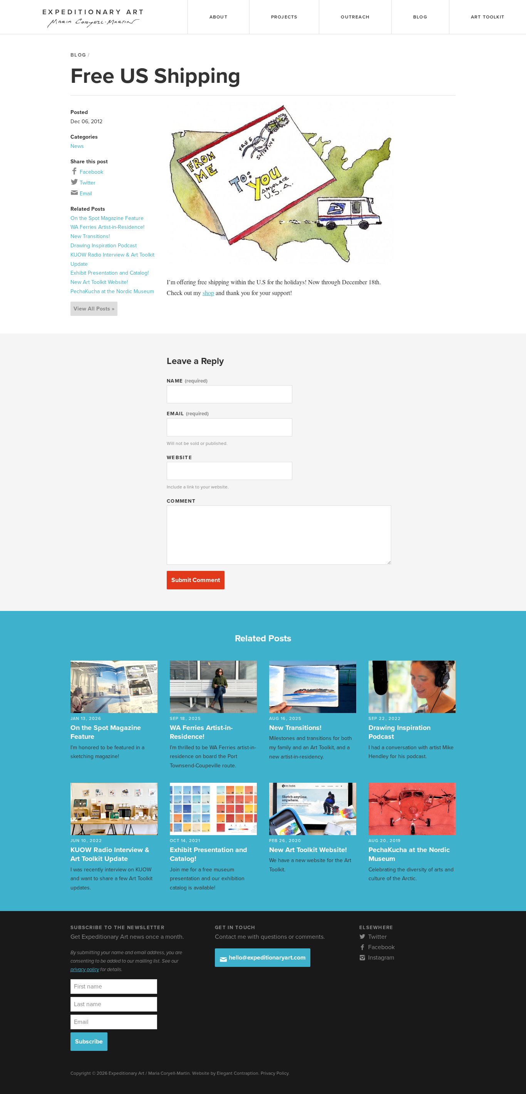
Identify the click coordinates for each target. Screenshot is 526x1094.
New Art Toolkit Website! (99, 282)
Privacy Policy (274, 1073)
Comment (181, 501)
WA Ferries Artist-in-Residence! (107, 227)
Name (187, 381)
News (77, 146)
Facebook (90, 172)
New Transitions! (90, 236)
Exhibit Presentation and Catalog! (109, 273)
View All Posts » (94, 308)
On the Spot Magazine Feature (107, 218)
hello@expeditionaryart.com (266, 957)
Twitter (86, 183)
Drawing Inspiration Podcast (103, 245)
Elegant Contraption (237, 1073)
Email (85, 193)
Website (179, 458)
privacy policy (84, 969)
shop (208, 293)
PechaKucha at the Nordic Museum (112, 291)
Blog (78, 55)
